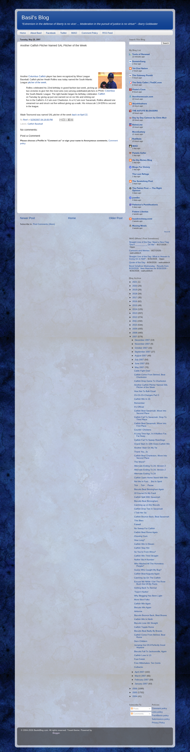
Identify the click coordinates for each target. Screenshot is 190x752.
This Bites (138, 520)
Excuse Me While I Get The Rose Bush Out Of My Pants (149, 583)
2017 (135, 297)
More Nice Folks (141, 600)
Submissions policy (161, 719)
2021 (135, 282)
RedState (136, 139)
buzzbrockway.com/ (142, 219)
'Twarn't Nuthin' (141, 592)
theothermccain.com (142, 97)
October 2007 (141, 348)
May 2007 (140, 367)
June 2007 (140, 363)
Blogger (56, 733)
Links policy (157, 712)
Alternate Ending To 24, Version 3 (150, 466)
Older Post (115, 218)
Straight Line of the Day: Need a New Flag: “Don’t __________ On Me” (149, 243)
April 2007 (140, 672)
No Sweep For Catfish (144, 528)
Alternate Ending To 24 (145, 474)
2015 (135, 305)
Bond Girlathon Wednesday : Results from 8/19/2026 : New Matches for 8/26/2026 (149, 267)
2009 (135, 329)
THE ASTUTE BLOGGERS (145, 111)
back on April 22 (79, 115)
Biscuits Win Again (142, 607)
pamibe (136, 198)
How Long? (139, 540)
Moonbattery (138, 132)
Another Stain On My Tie (145, 448)
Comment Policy (90, 33)
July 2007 (139, 360)
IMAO (74, 33)
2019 (135, 290)
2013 (135, 313)
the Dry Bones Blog (142, 160)
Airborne (138, 611)
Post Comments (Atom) (44, 224)
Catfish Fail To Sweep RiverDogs (149, 440)
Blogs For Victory (141, 167)
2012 (135, 317)
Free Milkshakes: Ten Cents (147, 663)
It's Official (139, 407)
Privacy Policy (158, 723)
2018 (135, 294)
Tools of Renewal (141, 54)
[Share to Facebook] (69, 119)
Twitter (63, 33)
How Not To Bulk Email (145, 391)
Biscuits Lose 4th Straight (146, 623)
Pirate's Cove (138, 89)
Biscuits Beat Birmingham (146, 501)
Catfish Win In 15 (142, 399)
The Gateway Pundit (142, 75)
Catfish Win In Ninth (143, 619)
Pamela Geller (139, 153)
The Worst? (139, 462)
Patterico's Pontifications (145, 205)
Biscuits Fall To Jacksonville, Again (150, 651)
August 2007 (141, 356)
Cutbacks (138, 667)
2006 (135, 689)
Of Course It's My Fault (145, 493)
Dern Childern (140, 641)
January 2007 (141, 684)
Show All (167, 232)
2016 (135, 301)
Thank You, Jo (141, 452)
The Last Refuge (140, 174)
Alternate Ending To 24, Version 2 (150, 470)
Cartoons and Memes (139, 250)
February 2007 (142, 680)
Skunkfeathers (139, 104)
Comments (138, 714)
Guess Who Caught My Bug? (148, 570)
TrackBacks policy (160, 715)
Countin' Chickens (142, 430)
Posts (135, 709)
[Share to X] (66, 119)
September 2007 (143, 352)
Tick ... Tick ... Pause (143, 485)
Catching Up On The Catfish (147, 578)
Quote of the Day (137, 262)
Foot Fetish (139, 659)
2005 (135, 692)
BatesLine (137, 125)
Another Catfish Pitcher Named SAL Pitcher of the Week (151, 386)
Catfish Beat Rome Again (146, 532)
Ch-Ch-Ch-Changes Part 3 (146, 395)
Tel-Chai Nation (140, 68)
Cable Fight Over (142, 371)
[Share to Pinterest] (72, 119)
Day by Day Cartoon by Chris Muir (149, 118)
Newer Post (27, 218)
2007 (135, 337)
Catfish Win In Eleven (144, 544)
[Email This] (60, 119)
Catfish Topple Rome (144, 627)
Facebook (51, 33)
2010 (135, 325)
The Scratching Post (142, 181)
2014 (135, 309)
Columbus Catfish (37, 76)
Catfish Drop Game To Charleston (150, 381)
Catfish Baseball (35, 124)
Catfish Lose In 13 (142, 655)
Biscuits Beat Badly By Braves (148, 631)
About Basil (35, 33)
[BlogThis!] (63, 119)
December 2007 (143, 340)
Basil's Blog (35, 17)
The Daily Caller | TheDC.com (147, 82)
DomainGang (138, 61)
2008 (135, 333)
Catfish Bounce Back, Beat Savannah (151, 517)
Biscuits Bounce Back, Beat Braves (150, 615)
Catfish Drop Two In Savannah (148, 509)
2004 (135, 696)
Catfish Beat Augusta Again (147, 574)
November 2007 (143, 344)
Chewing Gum (141, 536)
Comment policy (159, 708)
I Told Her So (140, 513)
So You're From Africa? (145, 552)
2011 (134, 321)
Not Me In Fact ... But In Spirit (148, 481)
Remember (139, 403)
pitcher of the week (37, 82)
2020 (135, 286)
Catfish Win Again (142, 604)
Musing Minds (139, 226)
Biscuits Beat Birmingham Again (149, 489)
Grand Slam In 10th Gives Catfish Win (152, 444)
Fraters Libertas (140, 212)
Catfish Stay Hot (141, 548)
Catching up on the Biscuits (147, 505)
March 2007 (141, 676)
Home (23, 33)
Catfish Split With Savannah (147, 497)
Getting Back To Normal (145, 588)
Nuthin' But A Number (144, 560)
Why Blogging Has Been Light (148, 596)
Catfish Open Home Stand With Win (151, 478)
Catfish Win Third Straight (146, 556)
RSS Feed (107, 33)
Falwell (137, 524)
